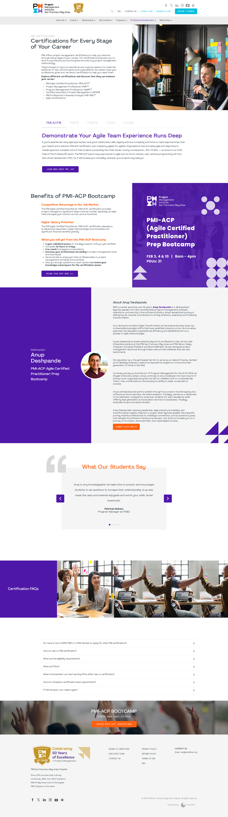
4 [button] (118, 524)
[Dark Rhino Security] (187, 805)
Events (73, 20)
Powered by (173, 805)
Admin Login (147, 12)
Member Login (163, 12)
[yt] (188, 5)
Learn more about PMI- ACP (60, 169)
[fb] (166, 5)
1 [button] (109, 524)
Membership (87, 20)
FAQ (119, 12)
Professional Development (142, 20)
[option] (114, 498)
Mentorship (165, 20)
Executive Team (116, 754)
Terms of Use (148, 759)
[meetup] (193, 5)
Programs (120, 20)
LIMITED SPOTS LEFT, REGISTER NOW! (114, 724)
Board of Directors (119, 749)
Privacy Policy (149, 749)
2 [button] (112, 524)
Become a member (186, 11)
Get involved (104, 20)
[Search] (112, 11)
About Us (60, 20)
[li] (177, 5)
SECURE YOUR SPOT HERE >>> (59, 274)
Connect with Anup (125, 427)
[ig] (182, 5)
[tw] (171, 5)
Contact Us (131, 12)
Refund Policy (149, 754)
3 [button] (115, 524)
